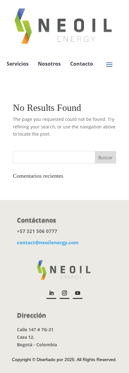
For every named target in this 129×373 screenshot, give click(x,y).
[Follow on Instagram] (64, 293)
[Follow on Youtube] (78, 293)
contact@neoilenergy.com (48, 242)
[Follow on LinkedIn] (51, 293)
